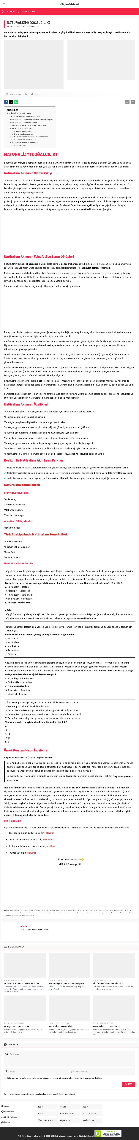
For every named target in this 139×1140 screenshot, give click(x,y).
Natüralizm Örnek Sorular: (25, 140)
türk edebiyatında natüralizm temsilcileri (19, 915)
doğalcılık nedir (19, 910)
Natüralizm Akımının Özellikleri (24, 123)
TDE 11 (17, 26)
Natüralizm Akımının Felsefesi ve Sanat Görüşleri (32, 120)
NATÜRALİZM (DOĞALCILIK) (19, 113)
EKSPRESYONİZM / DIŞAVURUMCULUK (21, 983)
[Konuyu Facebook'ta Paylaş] (6, 102)
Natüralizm (37, 910)
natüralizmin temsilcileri (71, 913)
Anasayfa (10, 26)
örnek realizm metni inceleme (91, 913)
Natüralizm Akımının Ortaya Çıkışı (25, 117)
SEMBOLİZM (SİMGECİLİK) (60, 1026)
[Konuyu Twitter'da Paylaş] (11, 102)
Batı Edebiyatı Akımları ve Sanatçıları (66, 983)
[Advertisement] (34, 64)
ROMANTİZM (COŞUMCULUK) (106, 1026)
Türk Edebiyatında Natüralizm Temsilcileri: (30, 137)
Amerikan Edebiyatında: (24, 134)
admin (23, 926)
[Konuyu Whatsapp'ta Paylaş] (16, 102)
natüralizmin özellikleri (53, 913)
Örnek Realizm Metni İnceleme (25, 143)
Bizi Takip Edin (20, 145)
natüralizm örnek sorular (18, 913)
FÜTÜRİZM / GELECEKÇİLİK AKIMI (108, 983)
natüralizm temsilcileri (35, 913)
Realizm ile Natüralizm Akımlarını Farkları (29, 126)
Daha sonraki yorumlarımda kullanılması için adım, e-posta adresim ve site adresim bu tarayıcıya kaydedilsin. (54, 1078)
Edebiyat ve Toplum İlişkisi (16, 1026)
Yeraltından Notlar (29, 11)
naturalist (28, 910)
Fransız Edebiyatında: (23, 131)
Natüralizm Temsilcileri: (22, 129)
